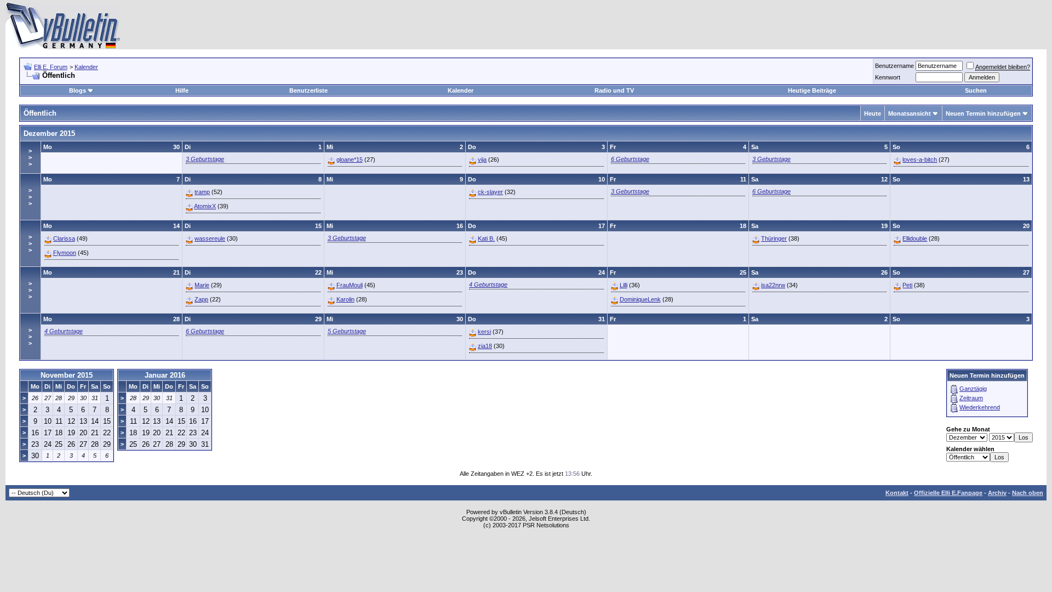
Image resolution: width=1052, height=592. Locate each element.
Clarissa (64, 238)
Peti (907, 285)
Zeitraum (971, 398)
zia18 (485, 346)
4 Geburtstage (488, 284)
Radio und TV (614, 90)
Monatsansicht (909, 113)
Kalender (86, 67)
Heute (872, 113)
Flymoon (64, 252)
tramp (202, 192)
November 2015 (67, 375)
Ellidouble (914, 238)
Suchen (976, 90)
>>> (30, 157)
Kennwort (887, 77)
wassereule (210, 238)
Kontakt (896, 492)
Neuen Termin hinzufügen (983, 113)
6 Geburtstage (630, 159)
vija (482, 159)
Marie (202, 285)
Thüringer (774, 238)
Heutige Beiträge (812, 90)
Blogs (77, 90)
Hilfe (181, 90)
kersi (484, 331)
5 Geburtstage (347, 331)
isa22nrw (773, 285)
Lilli (623, 285)
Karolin (345, 299)
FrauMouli (349, 285)
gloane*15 (349, 159)
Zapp (201, 299)
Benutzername (894, 65)
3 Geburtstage (205, 159)
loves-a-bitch (919, 159)
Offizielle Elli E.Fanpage (948, 492)
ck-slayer (490, 192)
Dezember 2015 (49, 133)
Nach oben (1027, 492)
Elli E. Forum (50, 67)
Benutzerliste (308, 90)
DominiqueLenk (640, 299)
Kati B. (486, 238)
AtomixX (205, 206)
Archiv (997, 492)
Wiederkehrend (979, 407)
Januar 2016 (165, 375)
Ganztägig (973, 388)
